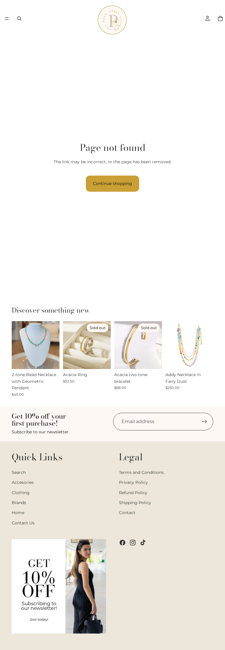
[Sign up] (204, 421)
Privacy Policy (133, 482)
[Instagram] (132, 542)
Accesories (23, 482)
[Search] (19, 18)
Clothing (21, 492)
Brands (19, 502)
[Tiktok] (142, 542)
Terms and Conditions (141, 472)
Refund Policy (133, 492)
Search (19, 472)
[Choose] (50, 360)
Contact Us (23, 523)
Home (18, 512)
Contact (127, 512)
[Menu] (6, 18)
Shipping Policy (135, 502)
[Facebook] (122, 542)
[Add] (204, 360)
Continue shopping (112, 183)
